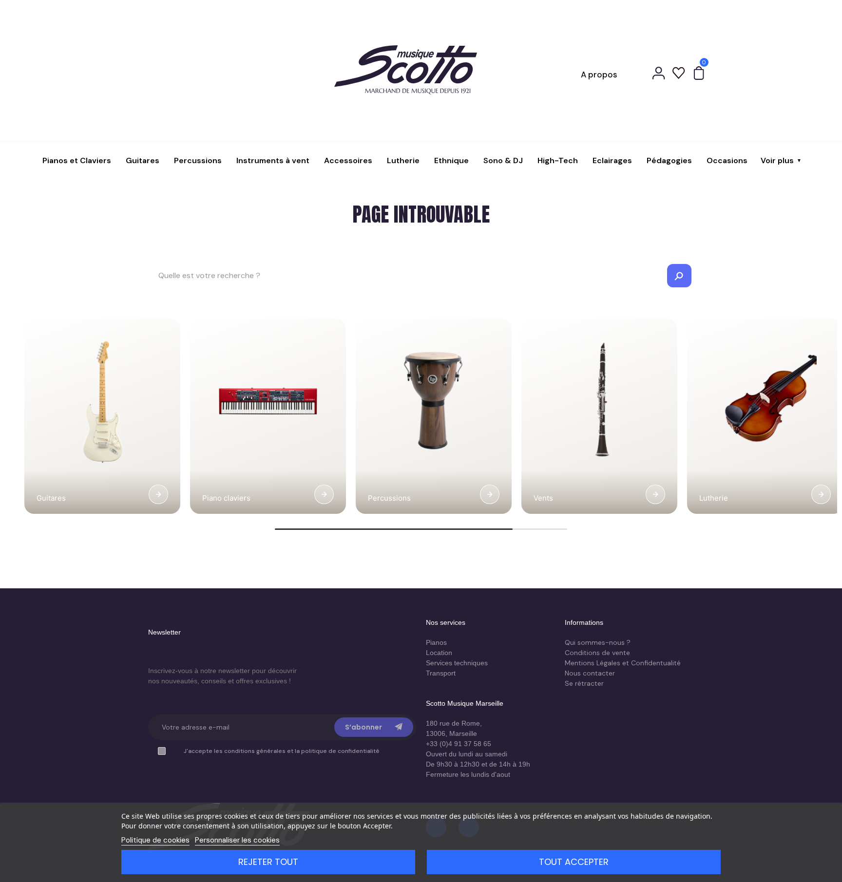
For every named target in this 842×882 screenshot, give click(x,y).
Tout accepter (574, 862)
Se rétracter (584, 683)
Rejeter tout (268, 862)
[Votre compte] (658, 74)
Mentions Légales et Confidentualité (623, 662)
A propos (599, 74)
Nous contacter (590, 673)
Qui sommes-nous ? (598, 642)
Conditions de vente (597, 652)
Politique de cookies (155, 840)
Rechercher (679, 275)
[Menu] (140, 74)
